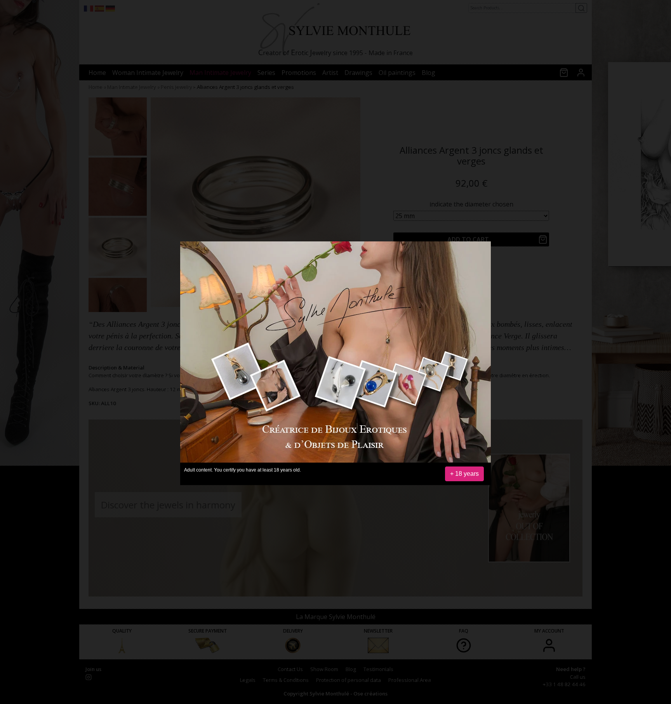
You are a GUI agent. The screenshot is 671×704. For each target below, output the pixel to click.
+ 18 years (464, 473)
